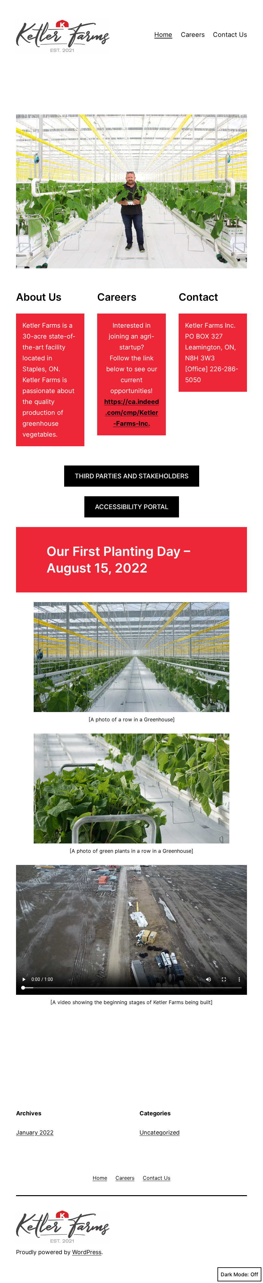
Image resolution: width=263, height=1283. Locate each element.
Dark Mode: (235, 1274)
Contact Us (230, 34)
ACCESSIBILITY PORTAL (131, 507)
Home (163, 34)
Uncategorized (160, 1132)
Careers (193, 34)
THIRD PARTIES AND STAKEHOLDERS (132, 476)
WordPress (86, 1252)
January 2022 (35, 1132)
